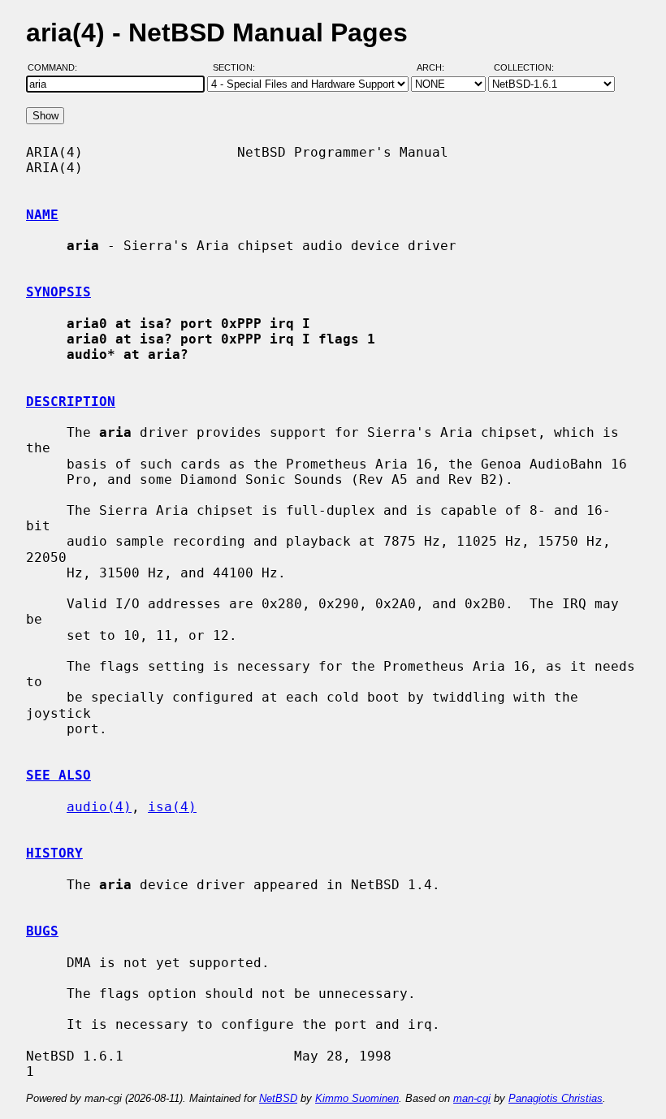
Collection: (524, 67)
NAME (42, 215)
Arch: (438, 67)
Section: (237, 67)
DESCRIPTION (70, 401)
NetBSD (278, 1098)
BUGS (42, 931)
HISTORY (54, 853)
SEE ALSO (58, 775)
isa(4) (172, 806)
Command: (57, 67)
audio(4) (99, 806)
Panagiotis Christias (555, 1098)
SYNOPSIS (58, 292)
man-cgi (472, 1098)
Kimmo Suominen (357, 1098)
